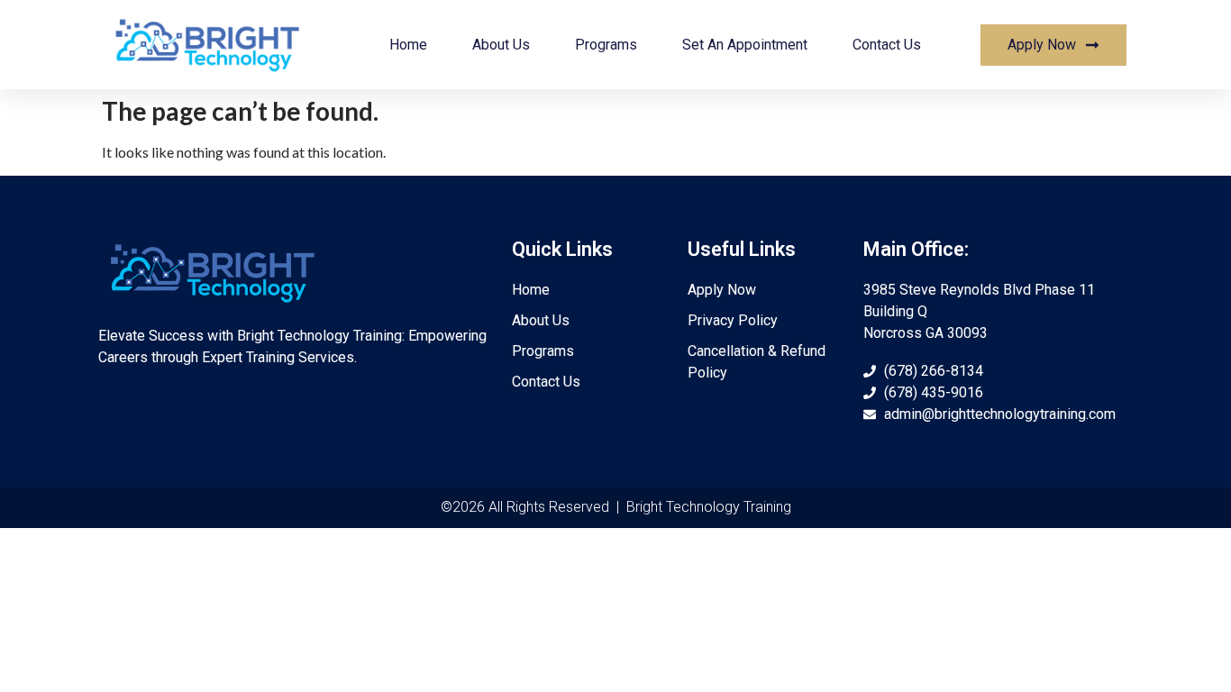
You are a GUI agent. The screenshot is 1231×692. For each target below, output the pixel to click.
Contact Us (887, 44)
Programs (606, 44)
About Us (501, 44)
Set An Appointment (744, 44)
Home (408, 44)
